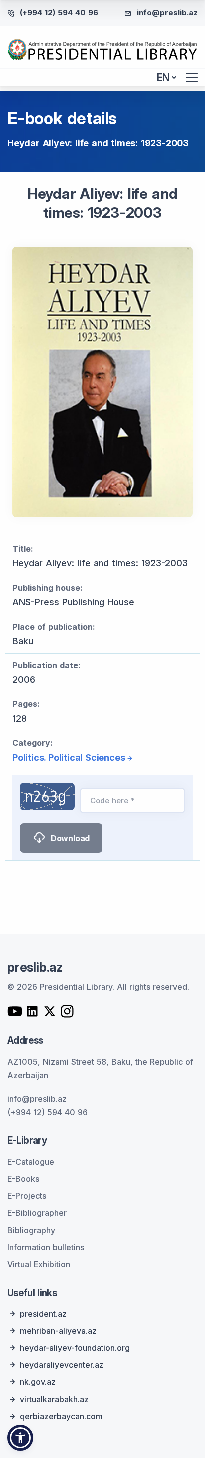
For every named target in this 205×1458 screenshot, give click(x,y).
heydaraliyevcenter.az (61, 1365)
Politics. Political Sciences (68, 757)
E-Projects (26, 1196)
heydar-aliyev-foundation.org (75, 1348)
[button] (20, 1437)
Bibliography (31, 1230)
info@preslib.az (167, 12)
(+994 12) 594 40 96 (59, 12)
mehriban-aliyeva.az (58, 1331)
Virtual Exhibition (38, 1264)
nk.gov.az (38, 1382)
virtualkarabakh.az (54, 1399)
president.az (43, 1314)
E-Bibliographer (37, 1213)
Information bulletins (45, 1247)
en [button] (163, 77)
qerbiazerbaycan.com (61, 1416)
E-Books (23, 1179)
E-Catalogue (30, 1162)
